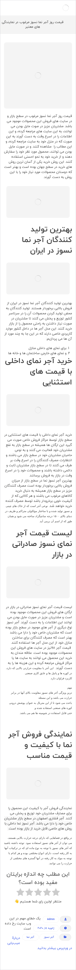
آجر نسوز (49, 937)
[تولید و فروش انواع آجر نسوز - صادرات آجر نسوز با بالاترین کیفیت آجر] (65, 7)
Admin (51, 919)
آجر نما (30, 937)
